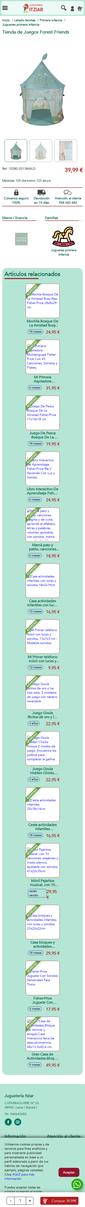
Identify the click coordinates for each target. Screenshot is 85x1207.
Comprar (64, 1201)
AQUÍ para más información (19, 1176)
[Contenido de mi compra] (80, 8)
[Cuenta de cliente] (72, 8)
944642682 (18, 1114)
